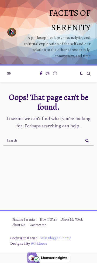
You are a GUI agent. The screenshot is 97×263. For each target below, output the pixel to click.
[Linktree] (55, 73)
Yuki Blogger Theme (55, 237)
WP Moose (39, 243)
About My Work (72, 219)
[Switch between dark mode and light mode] (81, 73)
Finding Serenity (24, 219)
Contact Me (38, 224)
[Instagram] (47, 73)
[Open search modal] (89, 73)
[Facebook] (41, 73)
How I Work (48, 219)
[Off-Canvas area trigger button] (8, 73)
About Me (18, 224)
